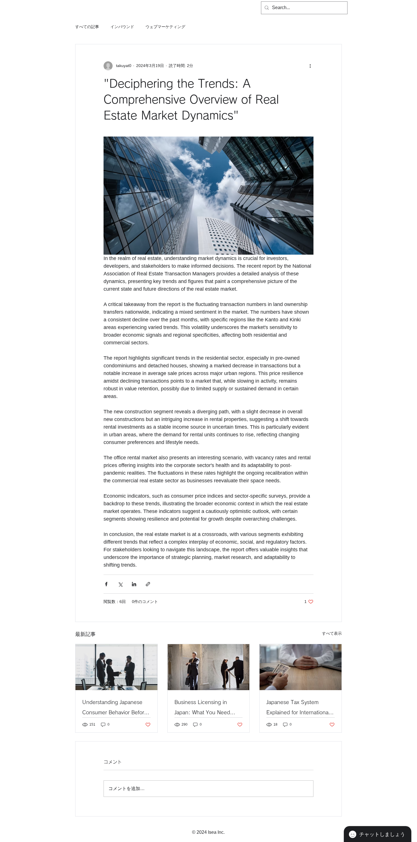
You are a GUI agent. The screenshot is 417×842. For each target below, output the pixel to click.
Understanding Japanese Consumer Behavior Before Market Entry (114, 708)
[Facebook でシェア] (106, 584)
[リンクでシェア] (148, 584)
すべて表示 (332, 633)
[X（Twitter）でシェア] (120, 584)
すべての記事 (87, 26)
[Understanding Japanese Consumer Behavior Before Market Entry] (116, 667)
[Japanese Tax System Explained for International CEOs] (301, 667)
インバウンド (122, 26)
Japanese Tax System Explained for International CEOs (298, 708)
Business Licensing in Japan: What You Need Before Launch (202, 708)
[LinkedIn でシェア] (134, 584)
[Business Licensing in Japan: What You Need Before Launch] (209, 667)
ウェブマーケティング (165, 26)
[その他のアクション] (310, 65)
